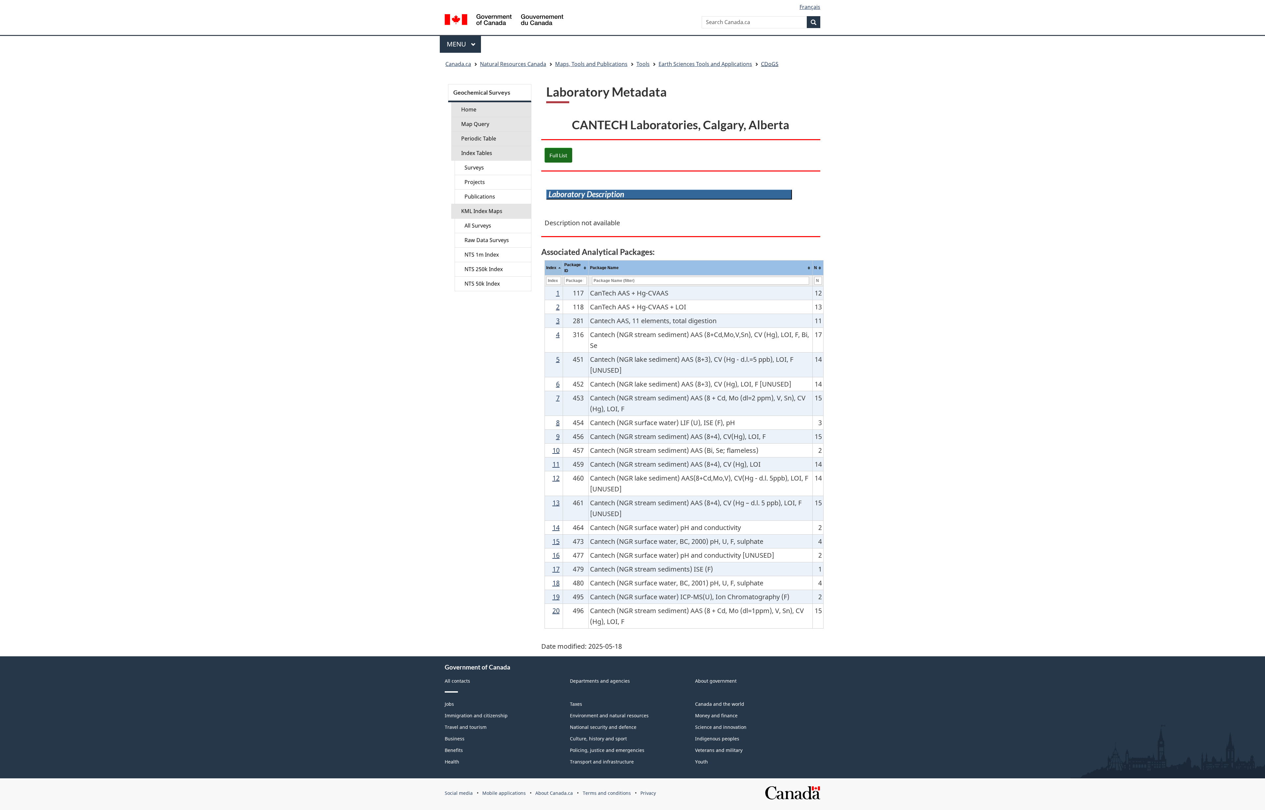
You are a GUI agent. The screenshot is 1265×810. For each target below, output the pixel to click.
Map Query (475, 124)
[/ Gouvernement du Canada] (504, 20)
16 (556, 555)
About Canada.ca (554, 793)
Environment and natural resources (609, 715)
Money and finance (716, 715)
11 (556, 464)
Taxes (576, 704)
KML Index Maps (481, 211)
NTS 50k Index (482, 283)
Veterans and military (719, 750)
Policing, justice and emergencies (607, 750)
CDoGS (769, 64)
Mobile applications (504, 793)
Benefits (454, 750)
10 (556, 450)
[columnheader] (554, 268)
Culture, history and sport (598, 738)
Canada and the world (719, 704)
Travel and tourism (466, 727)
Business (454, 738)
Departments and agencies (600, 681)
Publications (479, 196)
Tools (643, 64)
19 (556, 596)
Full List (558, 155)
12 (556, 478)
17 (556, 569)
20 (556, 610)
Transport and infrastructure (602, 762)
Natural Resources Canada (513, 64)
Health (452, 762)
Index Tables (476, 153)
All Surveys (477, 225)
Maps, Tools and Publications (591, 64)
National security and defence (603, 727)
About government (716, 681)
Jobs (449, 704)
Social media (459, 793)
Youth (701, 762)
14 (556, 527)
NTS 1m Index (481, 254)
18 (556, 582)
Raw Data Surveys (486, 240)
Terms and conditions (607, 793)
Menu (457, 44)
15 (556, 541)
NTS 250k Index (483, 269)
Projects (474, 182)
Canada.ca (458, 64)
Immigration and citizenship (476, 715)
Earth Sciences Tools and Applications (705, 64)
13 (556, 502)
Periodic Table (478, 138)
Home (468, 109)
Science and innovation (720, 727)
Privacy (648, 793)
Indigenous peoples (717, 738)
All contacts (457, 681)
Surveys (474, 167)
